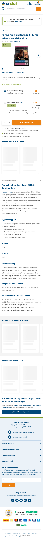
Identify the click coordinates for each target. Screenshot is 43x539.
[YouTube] (21, 501)
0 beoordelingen (15, 41)
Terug (6, 31)
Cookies (34, 534)
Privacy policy (26, 534)
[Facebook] (13, 501)
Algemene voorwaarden (12, 534)
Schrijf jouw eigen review (22, 412)
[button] (22, 102)
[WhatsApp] (26, 501)
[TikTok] (30, 501)
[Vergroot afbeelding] (2, 69)
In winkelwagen (27, 122)
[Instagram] (17, 501)
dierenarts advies (22, 12)
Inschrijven (8, 485)
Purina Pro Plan (7, 192)
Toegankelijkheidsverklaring (11, 536)
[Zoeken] (38, 9)
